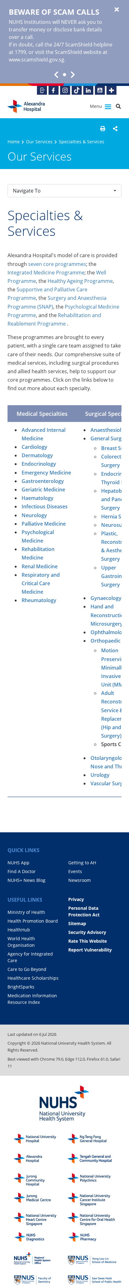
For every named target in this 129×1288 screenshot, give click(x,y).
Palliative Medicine (44, 523)
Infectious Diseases (45, 506)
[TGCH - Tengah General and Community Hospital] (94, 1160)
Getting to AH (82, 863)
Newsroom (79, 880)
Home (14, 142)
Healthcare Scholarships (33, 978)
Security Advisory (87, 932)
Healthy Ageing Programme (80, 281)
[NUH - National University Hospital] (41, 1140)
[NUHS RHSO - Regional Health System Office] (41, 1258)
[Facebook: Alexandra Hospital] (54, 90)
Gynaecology (105, 598)
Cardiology (34, 446)
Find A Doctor (22, 871)
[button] (102, 129)
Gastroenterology (43, 481)
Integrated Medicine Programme (46, 272)
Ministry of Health (26, 912)
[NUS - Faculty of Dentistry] (41, 1278)
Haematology (38, 498)
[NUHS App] (42, 90)
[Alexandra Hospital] (26, 106)
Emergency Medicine (46, 472)
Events (75, 871)
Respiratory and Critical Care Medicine (41, 583)
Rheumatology (39, 600)
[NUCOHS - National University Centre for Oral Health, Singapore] (94, 1219)
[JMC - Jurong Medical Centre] (41, 1199)
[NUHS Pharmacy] (94, 1239)
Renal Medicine (40, 566)
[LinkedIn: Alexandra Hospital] (88, 90)
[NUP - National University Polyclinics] (94, 1180)
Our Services (39, 142)
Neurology (34, 515)
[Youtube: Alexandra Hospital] (100, 90)
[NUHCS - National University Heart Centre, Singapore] (41, 1219)
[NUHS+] (111, 90)
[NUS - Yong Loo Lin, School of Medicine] (94, 1258)
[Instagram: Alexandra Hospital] (65, 90)
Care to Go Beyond (27, 969)
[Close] (116, 9)
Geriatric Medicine (43, 489)
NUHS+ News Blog (26, 880)
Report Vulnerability (90, 950)
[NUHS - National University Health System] (64, 1104)
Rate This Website (87, 941)
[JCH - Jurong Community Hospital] (41, 1180)
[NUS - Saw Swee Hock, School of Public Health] (94, 1278)
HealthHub (19, 930)
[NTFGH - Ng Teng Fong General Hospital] (94, 1140)
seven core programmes (57, 264)
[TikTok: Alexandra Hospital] (77, 90)
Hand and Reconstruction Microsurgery (108, 615)
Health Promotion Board (33, 921)
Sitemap (77, 923)
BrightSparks (21, 987)
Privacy (76, 899)
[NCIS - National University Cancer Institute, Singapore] (94, 1199)
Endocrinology (39, 463)
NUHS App (18, 863)
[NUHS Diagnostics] (41, 1239)
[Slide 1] (64, 74)
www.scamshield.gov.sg (36, 59)
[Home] (41, 1160)
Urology (100, 774)
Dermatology (37, 455)
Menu (96, 106)
